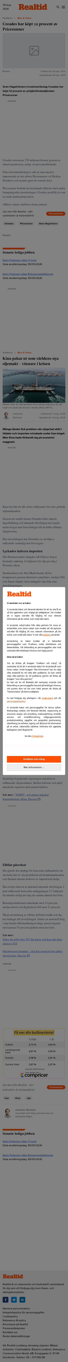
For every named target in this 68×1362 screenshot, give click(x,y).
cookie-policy (47, 698)
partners (47, 635)
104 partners (37, 736)
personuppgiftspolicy (16, 701)
